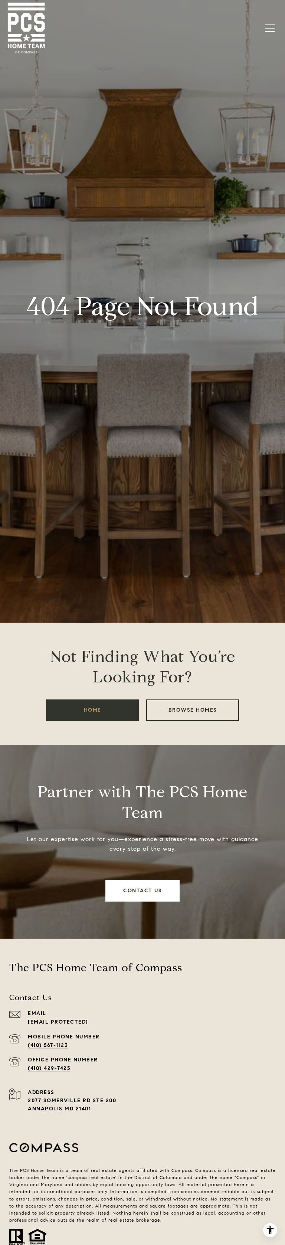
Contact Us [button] (142, 890)
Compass (205, 1170)
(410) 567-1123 (48, 1045)
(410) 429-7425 (49, 1068)
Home (92, 710)
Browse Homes (192, 710)
